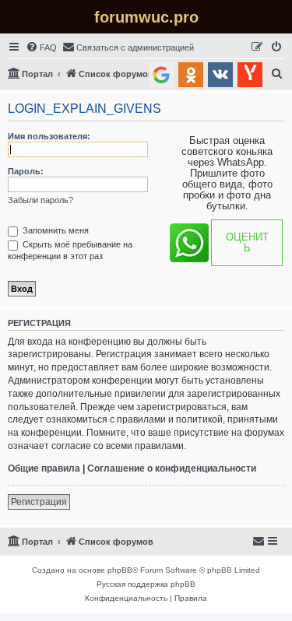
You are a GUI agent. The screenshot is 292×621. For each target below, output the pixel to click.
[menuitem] (41, 47)
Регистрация (39, 501)
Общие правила (44, 468)
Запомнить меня (54, 230)
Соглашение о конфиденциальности (171, 468)
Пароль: (26, 171)
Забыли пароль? (40, 200)
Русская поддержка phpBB (146, 584)
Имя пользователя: (49, 136)
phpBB (119, 570)
